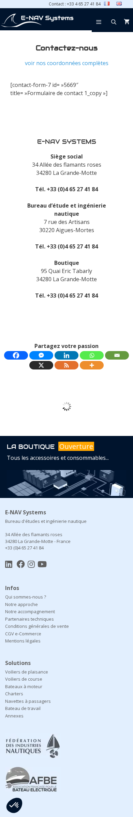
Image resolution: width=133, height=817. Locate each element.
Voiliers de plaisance (26, 656)
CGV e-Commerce (23, 618)
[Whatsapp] (92, 355)
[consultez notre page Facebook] (21, 548)
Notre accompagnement (30, 595)
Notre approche (21, 588)
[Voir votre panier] (126, 22)
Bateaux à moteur (23, 670)
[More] (92, 365)
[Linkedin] (66, 355)
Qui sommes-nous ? (25, 581)
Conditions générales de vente (37, 610)
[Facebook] (16, 355)
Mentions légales (23, 625)
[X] (41, 365)
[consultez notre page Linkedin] (8, 548)
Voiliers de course (23, 663)
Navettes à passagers (28, 685)
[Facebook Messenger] (41, 355)
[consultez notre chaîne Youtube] (42, 548)
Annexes (14, 700)
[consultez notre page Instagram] (31, 548)
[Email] (117, 355)
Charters (14, 678)
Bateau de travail (23, 692)
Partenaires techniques (29, 603)
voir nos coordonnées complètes (66, 63)
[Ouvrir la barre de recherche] (113, 22)
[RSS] (66, 365)
